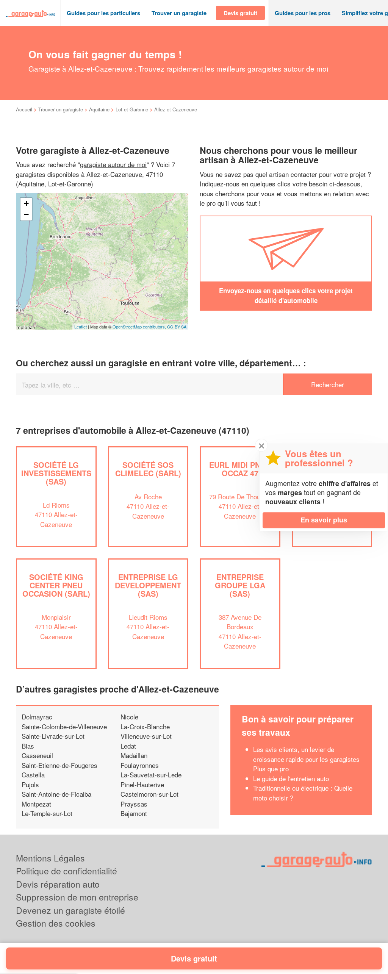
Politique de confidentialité (66, 871)
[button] (103, 13)
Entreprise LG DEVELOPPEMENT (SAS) (148, 585)
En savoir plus (323, 520)
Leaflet (80, 327)
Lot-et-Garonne (132, 109)
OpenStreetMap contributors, (140, 327)
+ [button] (26, 203)
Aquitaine (99, 109)
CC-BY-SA (176, 327)
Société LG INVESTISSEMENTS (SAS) (56, 473)
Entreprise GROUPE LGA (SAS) (240, 585)
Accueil (24, 109)
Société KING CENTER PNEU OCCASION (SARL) (56, 585)
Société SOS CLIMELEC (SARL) (148, 468)
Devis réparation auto (58, 884)
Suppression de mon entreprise (77, 897)
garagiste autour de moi (113, 164)
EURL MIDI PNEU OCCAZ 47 (240, 468)
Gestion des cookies (55, 923)
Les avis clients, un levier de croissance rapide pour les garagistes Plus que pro (306, 758)
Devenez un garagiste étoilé (70, 910)
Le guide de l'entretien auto (291, 778)
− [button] (26, 214)
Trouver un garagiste (60, 109)
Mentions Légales (50, 858)
